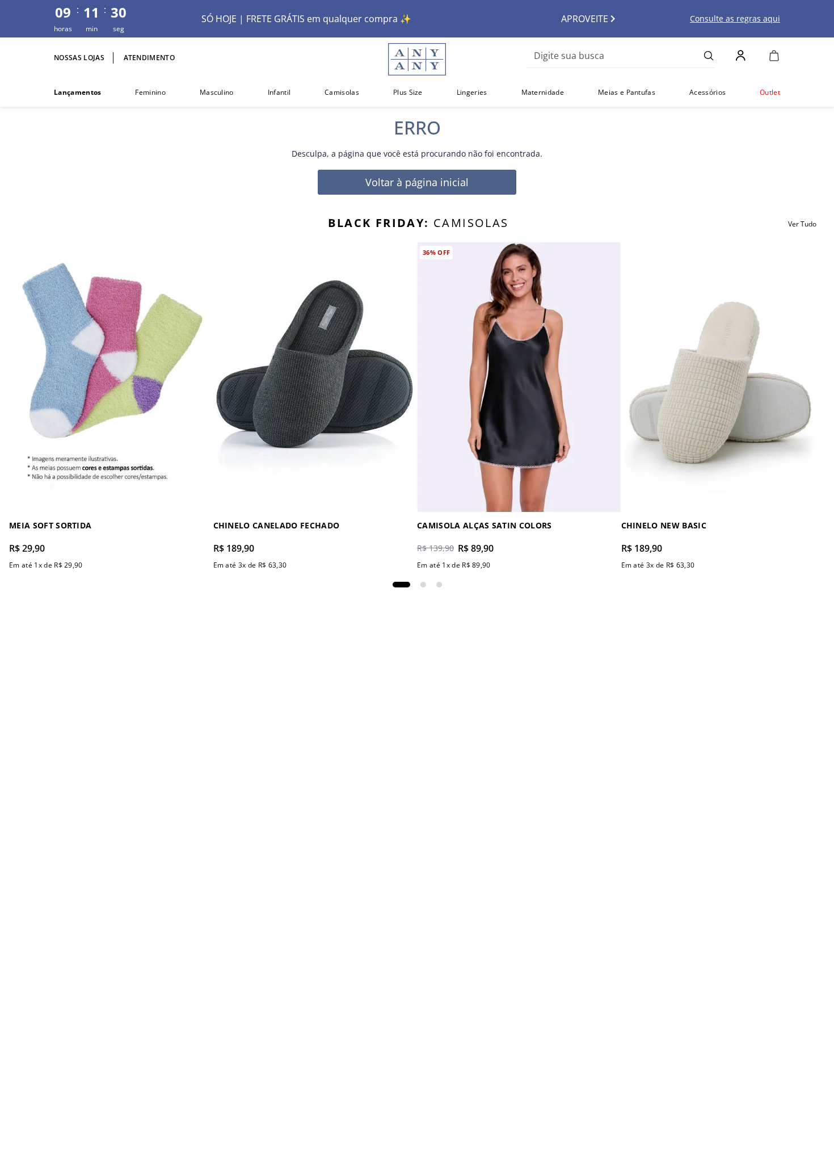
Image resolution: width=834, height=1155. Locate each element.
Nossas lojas (79, 57)
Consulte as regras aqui (735, 18)
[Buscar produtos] (709, 56)
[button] (401, 584)
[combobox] (620, 55)
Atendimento (149, 57)
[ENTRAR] (742, 55)
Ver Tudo (802, 224)
